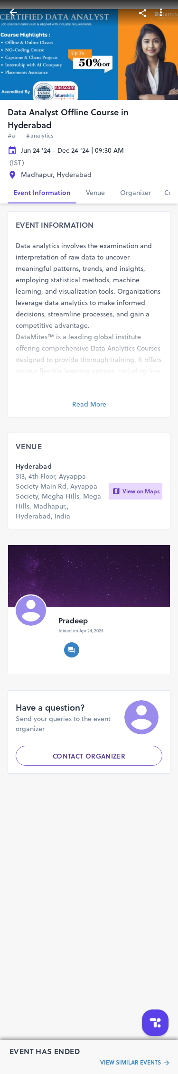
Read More (89, 404)
